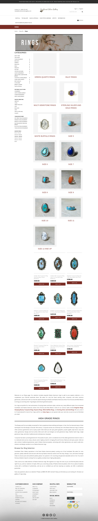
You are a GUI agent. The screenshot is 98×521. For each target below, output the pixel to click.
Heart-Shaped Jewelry (19, 96)
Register (81, 8)
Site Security (35, 497)
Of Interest (35, 494)
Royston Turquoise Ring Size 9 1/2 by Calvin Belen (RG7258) (41, 347)
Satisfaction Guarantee (21, 492)
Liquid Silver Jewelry (22, 73)
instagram (52, 505)
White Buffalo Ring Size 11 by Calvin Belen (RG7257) (57, 380)
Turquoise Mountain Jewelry (21, 128)
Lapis (16, 106)
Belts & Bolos (22, 81)
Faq (16, 494)
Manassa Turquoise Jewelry (21, 121)
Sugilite (16, 113)
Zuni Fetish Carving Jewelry (22, 78)
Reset (16, 141)
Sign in (75, 8)
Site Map (34, 499)
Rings (22, 66)
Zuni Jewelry (17, 91)
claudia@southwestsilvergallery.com (23, 11)
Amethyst (17, 101)
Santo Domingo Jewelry (20, 93)
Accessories (22, 83)
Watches (22, 69)
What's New (17, 55)
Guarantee (35, 488)
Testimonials (35, 490)
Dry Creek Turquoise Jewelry (21, 118)
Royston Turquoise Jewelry (21, 126)
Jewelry (34, 496)
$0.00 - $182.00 (18, 132)
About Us (34, 486)
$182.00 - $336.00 (18, 134)
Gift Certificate (19, 490)
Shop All (17, 18)
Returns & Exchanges (20, 501)
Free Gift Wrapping (20, 488)
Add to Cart (41, 284)
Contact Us (18, 486)
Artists (54, 18)
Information (61, 18)
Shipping (17, 499)
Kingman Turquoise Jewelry (21, 119)
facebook (52, 500)
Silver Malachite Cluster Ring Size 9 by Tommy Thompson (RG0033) (57, 347)
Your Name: (70, 486)
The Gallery (25, 18)
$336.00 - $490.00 (18, 136)
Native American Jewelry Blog (23, 22)
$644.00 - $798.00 (18, 139)
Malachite (17, 108)
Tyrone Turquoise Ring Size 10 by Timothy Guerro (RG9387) (41, 381)
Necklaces (22, 64)
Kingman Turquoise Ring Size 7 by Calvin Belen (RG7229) (74, 276)
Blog (51, 498)
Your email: (70, 492)
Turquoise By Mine (19, 116)
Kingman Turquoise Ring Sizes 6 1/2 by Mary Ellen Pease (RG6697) (74, 312)
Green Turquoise (18, 104)
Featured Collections (20, 89)
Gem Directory (53, 490)
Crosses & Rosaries (22, 71)
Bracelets (22, 61)
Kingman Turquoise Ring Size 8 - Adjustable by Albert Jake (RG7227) (41, 312)
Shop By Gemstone (19, 99)
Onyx (16, 109)
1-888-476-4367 (24, 9)
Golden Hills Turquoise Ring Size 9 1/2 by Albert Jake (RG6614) (57, 277)
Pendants (22, 68)
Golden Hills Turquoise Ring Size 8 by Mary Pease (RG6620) (41, 277)
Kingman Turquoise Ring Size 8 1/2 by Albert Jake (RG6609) (57, 311)
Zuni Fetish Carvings (45, 18)
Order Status (18, 496)
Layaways (17, 503)
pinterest (52, 502)
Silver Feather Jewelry (19, 94)
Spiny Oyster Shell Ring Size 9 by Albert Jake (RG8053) (74, 346)
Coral (16, 103)
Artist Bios (52, 488)
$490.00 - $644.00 (18, 138)
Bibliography (53, 492)
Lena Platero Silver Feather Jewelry (21, 75)
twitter (51, 503)
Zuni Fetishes (53, 486)
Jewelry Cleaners (18, 84)
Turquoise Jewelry (22, 59)
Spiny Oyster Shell (19, 111)
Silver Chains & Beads (22, 79)
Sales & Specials (33, 18)
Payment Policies (19, 497)
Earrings (22, 62)
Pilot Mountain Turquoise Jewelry (21, 124)
